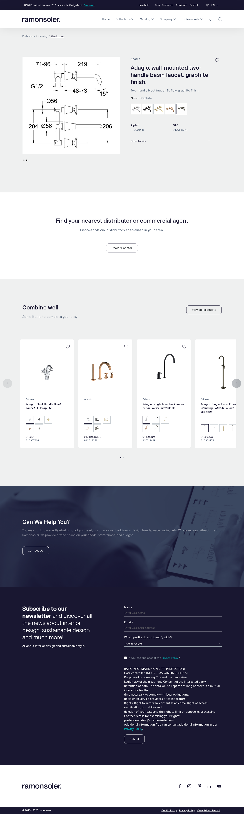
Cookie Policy (169, 810)
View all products (204, 309)
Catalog (42, 36)
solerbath (144, 5)
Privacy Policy (170, 658)
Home (106, 19)
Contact (194, 5)
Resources (167, 5)
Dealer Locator (122, 248)
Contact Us (35, 550)
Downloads (181, 5)
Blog (157, 5)
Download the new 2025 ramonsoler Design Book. (59, 5)
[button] (23, 160)
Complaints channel (208, 810)
